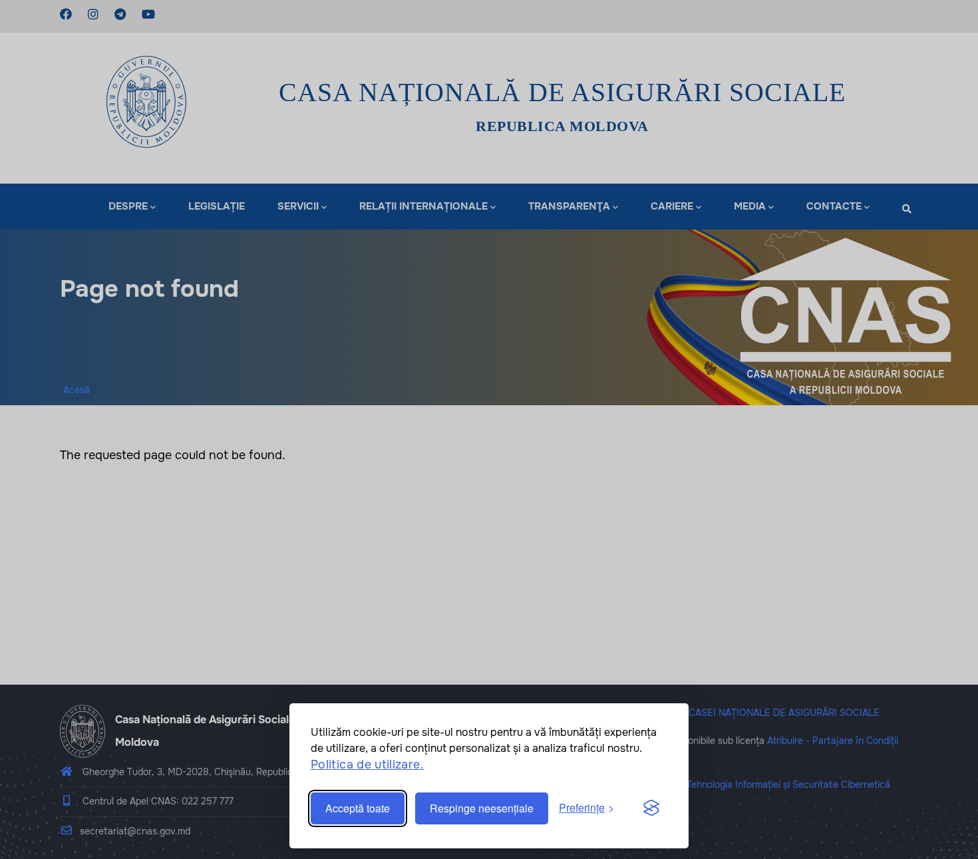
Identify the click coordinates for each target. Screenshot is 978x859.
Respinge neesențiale (482, 808)
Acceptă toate (357, 808)
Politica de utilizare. (367, 764)
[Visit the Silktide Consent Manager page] (651, 808)
